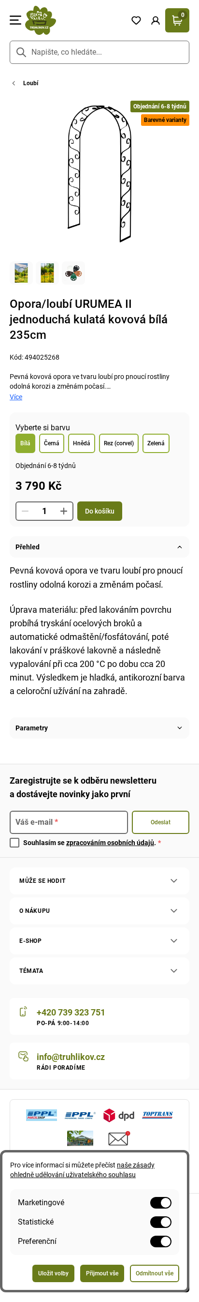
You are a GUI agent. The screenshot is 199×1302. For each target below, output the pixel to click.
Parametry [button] (31, 728)
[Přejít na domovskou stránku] (74, 20)
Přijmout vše (102, 1273)
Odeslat (161, 822)
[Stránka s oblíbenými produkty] (136, 20)
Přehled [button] (27, 547)
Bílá (25, 443)
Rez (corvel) (119, 443)
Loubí (30, 83)
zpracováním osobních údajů (110, 843)
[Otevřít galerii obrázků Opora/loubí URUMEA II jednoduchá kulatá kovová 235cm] (21, 273)
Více (16, 397)
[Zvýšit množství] (63, 511)
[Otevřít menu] (15, 20)
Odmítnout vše (154, 1273)
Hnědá (81, 443)
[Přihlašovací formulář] (155, 20)
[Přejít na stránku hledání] (21, 52)
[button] (155, 20)
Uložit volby (53, 1273)
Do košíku (99, 511)
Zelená (156, 443)
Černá (51, 443)
